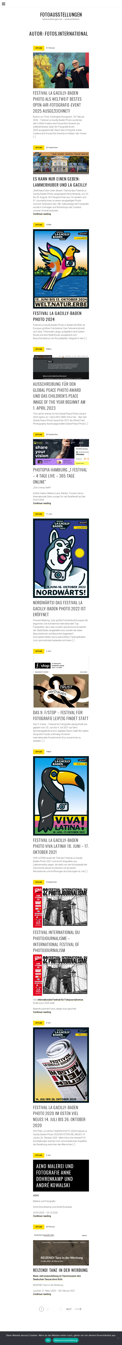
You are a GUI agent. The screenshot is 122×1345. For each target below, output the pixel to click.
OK (48, 1340)
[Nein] (118, 1338)
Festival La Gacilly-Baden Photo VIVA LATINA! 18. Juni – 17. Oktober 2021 (61, 846)
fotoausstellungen (61, 14)
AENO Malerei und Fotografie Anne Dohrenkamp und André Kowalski (55, 1175)
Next (69, 1309)
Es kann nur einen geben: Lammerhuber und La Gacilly (60, 182)
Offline (38, 48)
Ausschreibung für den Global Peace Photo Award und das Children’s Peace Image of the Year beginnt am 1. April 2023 (59, 396)
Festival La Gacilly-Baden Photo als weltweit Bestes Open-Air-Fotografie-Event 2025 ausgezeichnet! (57, 102)
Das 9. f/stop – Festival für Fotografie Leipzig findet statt (61, 715)
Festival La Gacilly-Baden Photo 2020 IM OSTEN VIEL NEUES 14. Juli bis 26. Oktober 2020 (59, 1116)
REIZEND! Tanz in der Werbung (60, 1270)
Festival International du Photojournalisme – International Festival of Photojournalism (56, 941)
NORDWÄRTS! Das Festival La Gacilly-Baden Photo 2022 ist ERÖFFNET (59, 608)
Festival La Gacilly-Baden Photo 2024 (57, 316)
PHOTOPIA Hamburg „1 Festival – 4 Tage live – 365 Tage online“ (60, 476)
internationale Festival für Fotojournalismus (60, 999)
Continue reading (42, 214)
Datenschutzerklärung (65, 1340)
